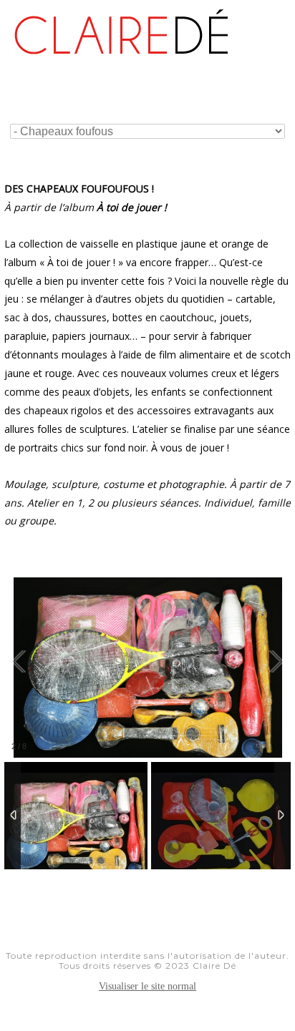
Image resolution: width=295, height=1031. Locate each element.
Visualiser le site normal (147, 986)
